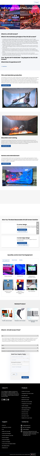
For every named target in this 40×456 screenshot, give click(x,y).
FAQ (3, 429)
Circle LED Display (5, 439)
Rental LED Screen (33, 321)
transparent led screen (20, 321)
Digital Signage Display (26, 407)
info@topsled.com (26, 425)
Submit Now (25, 377)
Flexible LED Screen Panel (27, 418)
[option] (7, 314)
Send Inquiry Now (6, 85)
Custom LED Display (6, 441)
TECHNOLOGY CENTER (6, 427)
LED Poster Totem (25, 416)
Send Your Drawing (22, 231)
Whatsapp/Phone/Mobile (16, 362)
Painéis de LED (5, 447)
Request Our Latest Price (7, 25)
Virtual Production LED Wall (7, 435)
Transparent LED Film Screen (27, 393)
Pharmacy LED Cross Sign (27, 401)
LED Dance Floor (25, 413)
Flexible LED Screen (7, 321)
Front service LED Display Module (8, 443)
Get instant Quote (22, 229)
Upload (14, 374)
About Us (4, 425)
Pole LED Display (5, 437)
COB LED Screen (25, 411)
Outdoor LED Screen (26, 391)
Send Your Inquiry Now (23, 245)
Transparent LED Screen (27, 403)
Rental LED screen (25, 399)
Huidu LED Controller (6, 431)
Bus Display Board (5, 445)
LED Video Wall (25, 395)
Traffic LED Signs (25, 405)
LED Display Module (25, 409)
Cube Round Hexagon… (6, 433)
